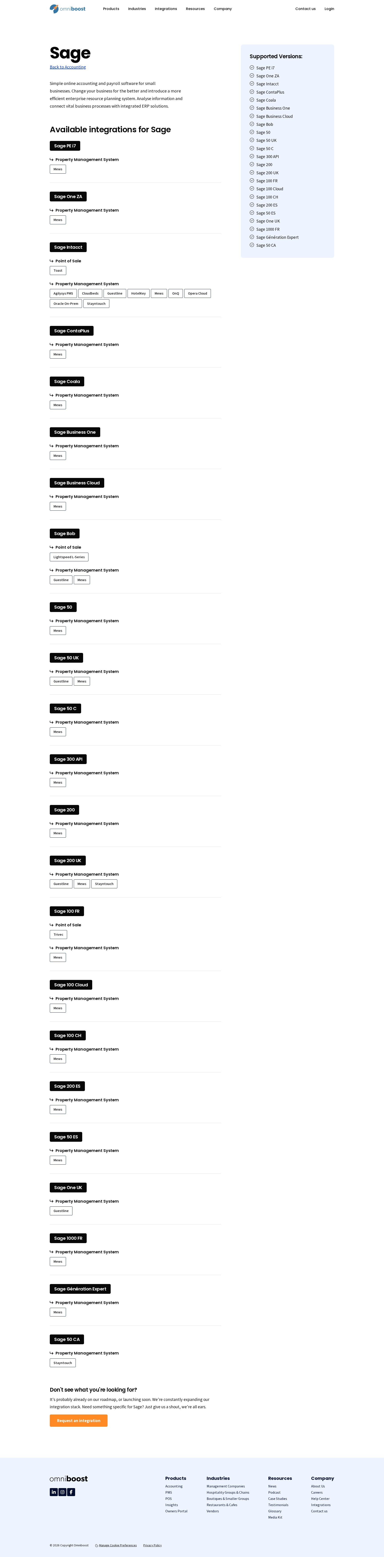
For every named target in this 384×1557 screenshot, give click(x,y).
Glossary (274, 1511)
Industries (137, 8)
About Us (318, 1486)
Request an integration (78, 1420)
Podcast (274, 1492)
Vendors (213, 1511)
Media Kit (275, 1517)
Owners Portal (176, 1511)
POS (168, 1498)
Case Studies (277, 1498)
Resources (195, 8)
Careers (317, 1492)
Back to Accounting (68, 67)
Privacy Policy (152, 1545)
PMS (168, 1492)
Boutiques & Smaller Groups (228, 1498)
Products (111, 8)
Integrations (166, 8)
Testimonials (278, 1505)
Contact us (305, 8)
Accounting (174, 1486)
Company (223, 8)
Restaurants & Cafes (222, 1505)
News (272, 1486)
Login (329, 8)
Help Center (320, 1498)
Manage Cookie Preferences (118, 1545)
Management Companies (226, 1486)
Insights (171, 1505)
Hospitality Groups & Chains (228, 1492)
